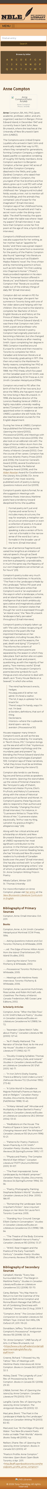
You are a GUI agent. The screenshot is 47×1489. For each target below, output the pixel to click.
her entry (31, 892)
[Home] (23, 13)
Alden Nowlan (10, 472)
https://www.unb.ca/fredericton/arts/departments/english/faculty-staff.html (23, 1349)
